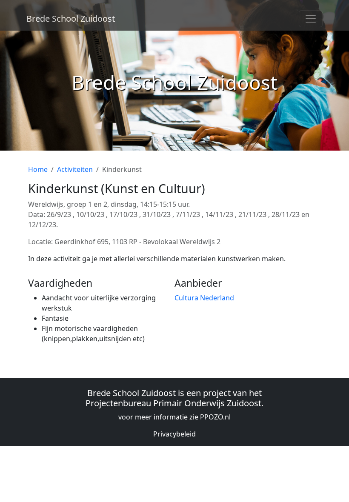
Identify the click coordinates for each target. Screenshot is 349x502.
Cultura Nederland (204, 297)
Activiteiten (75, 169)
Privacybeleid (174, 434)
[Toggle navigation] (311, 18)
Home (38, 169)
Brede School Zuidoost (70, 18)
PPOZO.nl (215, 417)
